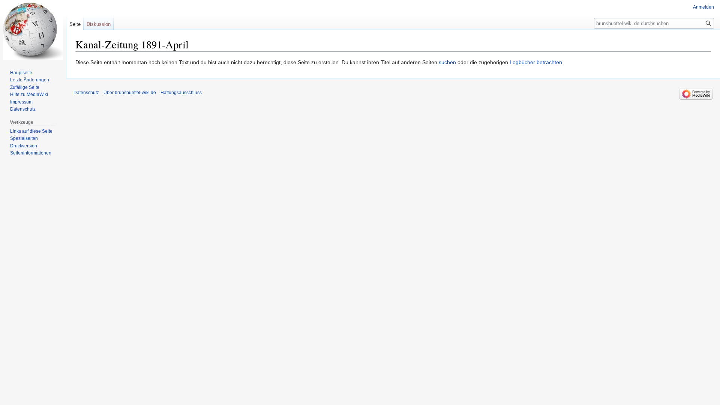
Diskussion (99, 24)
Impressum (21, 102)
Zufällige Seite (24, 87)
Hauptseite (21, 72)
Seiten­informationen (30, 153)
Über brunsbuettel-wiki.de (130, 92)
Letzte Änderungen (29, 79)
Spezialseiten (24, 138)
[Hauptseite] (33, 30)
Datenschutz (23, 109)
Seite (75, 24)
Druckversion (23, 145)
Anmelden (703, 7)
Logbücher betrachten (536, 62)
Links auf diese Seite (31, 131)
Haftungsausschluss (181, 92)
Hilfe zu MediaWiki (29, 94)
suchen (447, 62)
